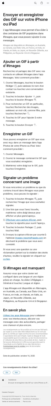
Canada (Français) (8, 392)
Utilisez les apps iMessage (16, 315)
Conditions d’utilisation (31, 399)
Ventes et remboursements (11, 401)
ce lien (6, 259)
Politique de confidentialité (11, 399)
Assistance (12, 380)
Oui (7, 372)
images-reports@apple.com (29, 238)
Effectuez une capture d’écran (21, 220)
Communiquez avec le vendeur (14, 346)
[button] (35, 3)
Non (16, 372)
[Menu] (48, 3)
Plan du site (27, 401)
